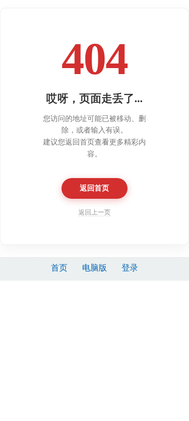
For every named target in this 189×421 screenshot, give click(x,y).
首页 (59, 267)
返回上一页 (94, 212)
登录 (130, 267)
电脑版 (94, 267)
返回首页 (94, 188)
